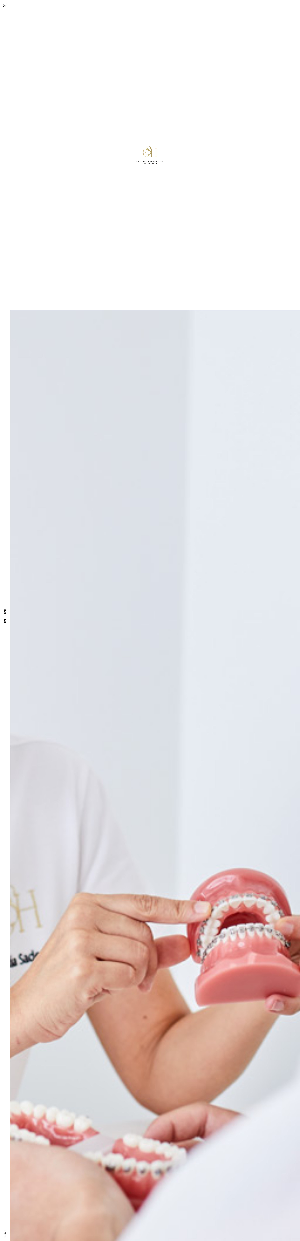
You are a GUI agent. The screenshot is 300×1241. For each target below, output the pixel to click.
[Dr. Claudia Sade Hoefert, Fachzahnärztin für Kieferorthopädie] (150, 155)
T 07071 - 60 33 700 (5, 616)
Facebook (5, 1237)
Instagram (5, 1230)
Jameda (5, 1233)
